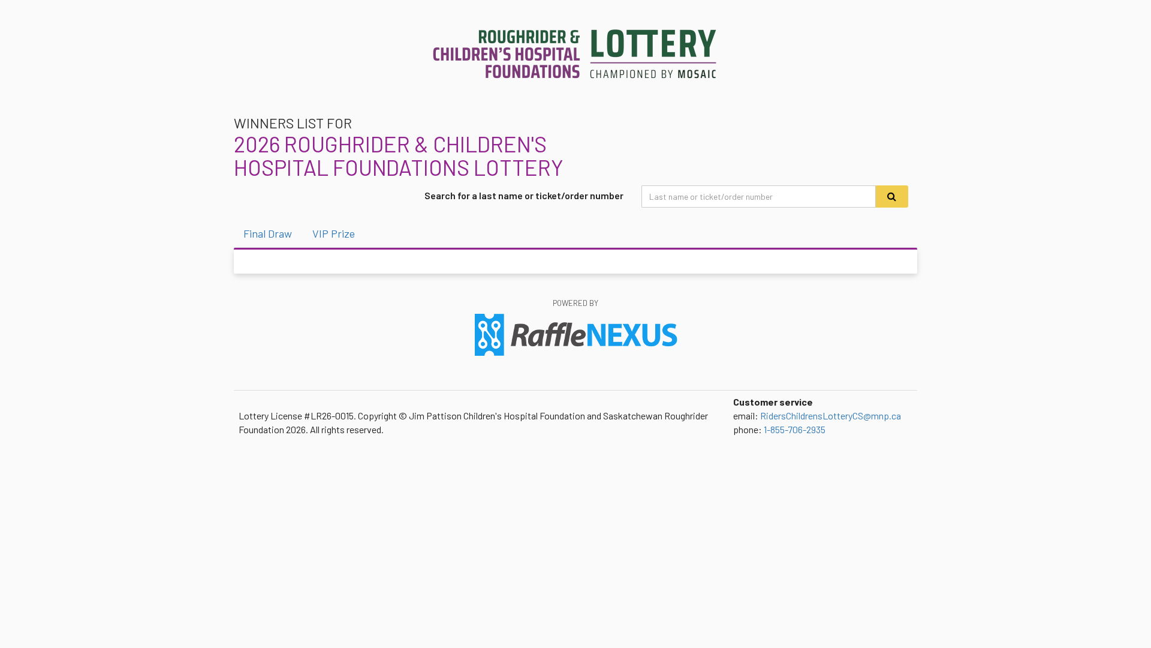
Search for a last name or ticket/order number (523, 195)
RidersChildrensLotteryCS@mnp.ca (830, 415)
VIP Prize (333, 233)
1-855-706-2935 (794, 429)
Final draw (267, 233)
